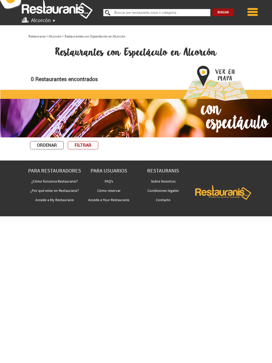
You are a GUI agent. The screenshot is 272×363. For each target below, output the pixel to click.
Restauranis (36, 36)
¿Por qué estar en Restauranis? (54, 190)
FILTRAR (83, 145)
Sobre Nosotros (163, 181)
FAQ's (109, 181)
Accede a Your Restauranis (108, 199)
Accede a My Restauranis (54, 199)
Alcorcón (55, 36)
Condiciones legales (163, 190)
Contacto (163, 199)
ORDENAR (47, 145)
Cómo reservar (109, 190)
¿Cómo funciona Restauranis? (54, 181)
